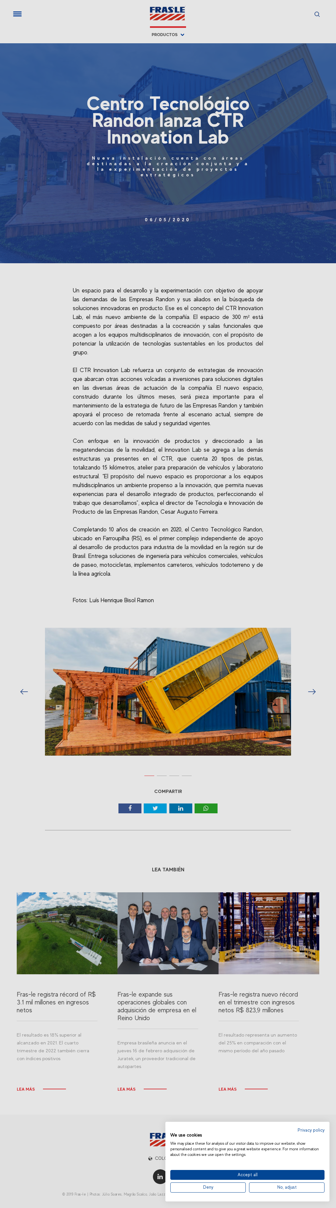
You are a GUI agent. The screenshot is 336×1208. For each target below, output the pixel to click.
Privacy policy (311, 1130)
